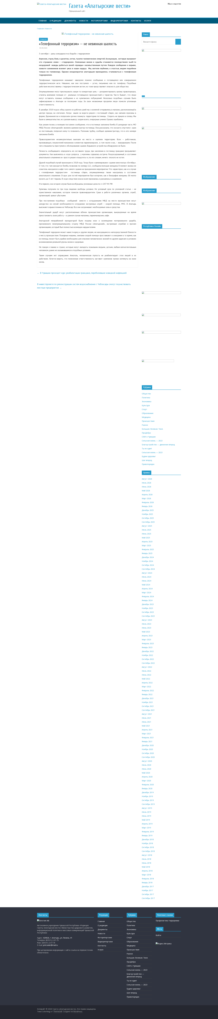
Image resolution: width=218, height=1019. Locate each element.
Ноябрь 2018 (147, 843)
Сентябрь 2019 (148, 804)
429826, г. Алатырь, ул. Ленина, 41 (57, 938)
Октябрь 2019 (148, 800)
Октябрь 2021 (148, 706)
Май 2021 (146, 726)
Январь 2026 (147, 506)
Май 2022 (146, 679)
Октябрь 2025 (148, 518)
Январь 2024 (147, 600)
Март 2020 (146, 780)
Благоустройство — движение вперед (158, 444)
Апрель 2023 (147, 635)
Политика (146, 397)
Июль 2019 (146, 812)
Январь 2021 (147, 741)
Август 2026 (147, 479)
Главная (43, 20)
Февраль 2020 (148, 784)
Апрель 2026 (147, 494)
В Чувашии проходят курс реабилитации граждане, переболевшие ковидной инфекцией (82, 272)
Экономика (146, 401)
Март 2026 (146, 498)
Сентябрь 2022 (148, 663)
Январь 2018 (147, 882)
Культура (146, 405)
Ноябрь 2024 (147, 561)
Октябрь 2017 (148, 894)
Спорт (144, 409)
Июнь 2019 (146, 816)
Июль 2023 (146, 624)
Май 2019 (146, 820)
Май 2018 (146, 867)
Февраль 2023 (148, 643)
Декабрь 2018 (148, 839)
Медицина (146, 417)
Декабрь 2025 (148, 510)
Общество (146, 393)
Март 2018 (146, 874)
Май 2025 (146, 537)
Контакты (136, 20)
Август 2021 (147, 714)
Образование (147, 413)
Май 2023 (146, 631)
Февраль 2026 (148, 502)
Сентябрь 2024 (148, 569)
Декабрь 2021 (148, 698)
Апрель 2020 (147, 777)
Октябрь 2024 (148, 565)
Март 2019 (146, 827)
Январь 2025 (147, 553)
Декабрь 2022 (148, 651)
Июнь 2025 (146, 534)
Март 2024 (146, 592)
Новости (83, 20)
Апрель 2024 (147, 588)
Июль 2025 (146, 530)
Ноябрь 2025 (147, 514)
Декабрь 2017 (148, 886)
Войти (158, 935)
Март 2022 (146, 686)
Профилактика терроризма (167, 920)
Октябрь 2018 (148, 847)
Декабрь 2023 (148, 604)
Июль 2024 (146, 577)
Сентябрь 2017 (148, 898)
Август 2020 (147, 761)
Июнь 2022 (146, 675)
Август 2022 (147, 667)
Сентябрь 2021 (148, 710)
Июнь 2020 (146, 769)
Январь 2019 (147, 835)
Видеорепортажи (119, 20)
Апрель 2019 (147, 824)
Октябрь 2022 (148, 659)
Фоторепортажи (99, 20)
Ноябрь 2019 (147, 796)
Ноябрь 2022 (147, 655)
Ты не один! (147, 448)
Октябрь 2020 (148, 753)
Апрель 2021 (147, 729)
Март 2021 (146, 733)
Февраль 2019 (148, 831)
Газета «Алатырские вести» (100, 6)
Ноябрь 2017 (147, 890)
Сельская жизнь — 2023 (152, 440)
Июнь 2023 (146, 628)
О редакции (55, 20)
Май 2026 (146, 490)
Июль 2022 (146, 671)
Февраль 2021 (148, 737)
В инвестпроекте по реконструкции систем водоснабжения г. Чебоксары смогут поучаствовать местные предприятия (84, 286)
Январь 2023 (147, 647)
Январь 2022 (147, 694)
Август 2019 (147, 808)
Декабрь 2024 (148, 557)
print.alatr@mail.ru (50, 945)
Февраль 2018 (148, 878)
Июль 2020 (146, 765)
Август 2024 (147, 573)
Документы (70, 20)
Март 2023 (146, 639)
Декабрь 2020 (148, 745)
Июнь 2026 (146, 486)
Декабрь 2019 (148, 792)
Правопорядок (148, 464)
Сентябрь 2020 (148, 757)
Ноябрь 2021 (147, 702)
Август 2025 (147, 526)
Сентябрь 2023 (148, 616)
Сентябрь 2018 (148, 851)
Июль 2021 (146, 718)
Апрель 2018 (147, 871)
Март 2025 (146, 545)
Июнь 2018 (146, 863)
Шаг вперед (147, 460)
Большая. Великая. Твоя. (152, 429)
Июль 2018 (146, 859)
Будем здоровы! (148, 456)
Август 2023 (147, 620)
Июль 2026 (146, 483)
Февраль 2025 (148, 549)
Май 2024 (146, 584)
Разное (145, 425)
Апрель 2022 (147, 682)
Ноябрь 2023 (147, 608)
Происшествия (148, 421)
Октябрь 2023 (148, 612)
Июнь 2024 (146, 581)
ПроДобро (146, 433)
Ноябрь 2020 (147, 749)
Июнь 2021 (146, 722)
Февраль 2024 (148, 596)
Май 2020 (146, 773)
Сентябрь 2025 (148, 522)
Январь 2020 (147, 788)
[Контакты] (43, 920)
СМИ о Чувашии (149, 437)
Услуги (147, 20)
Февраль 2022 (148, 690)
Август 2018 (147, 855)
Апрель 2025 (147, 541)
